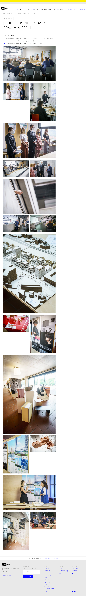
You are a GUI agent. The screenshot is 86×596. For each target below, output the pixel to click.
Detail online (56, 3)
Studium (36, 9)
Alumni (26, 581)
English (82, 3)
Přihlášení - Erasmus (43, 3)
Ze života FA (14, 13)
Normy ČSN (50, 3)
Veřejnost (34, 581)
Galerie (60, 9)
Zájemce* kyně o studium (31, 583)
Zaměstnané (36, 579)
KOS (46, 572)
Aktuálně (52, 9)
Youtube (75, 572)
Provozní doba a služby (65, 3)
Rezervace (48, 586)
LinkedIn (75, 573)
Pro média (61, 568)
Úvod (4, 13)
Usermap (47, 579)
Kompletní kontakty (8, 575)
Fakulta (20, 9)
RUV (46, 584)
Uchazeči (29, 9)
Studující (27, 579)
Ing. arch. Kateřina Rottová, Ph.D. (50, 558)
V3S (46, 591)
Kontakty (78, 3)
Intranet (31, 3)
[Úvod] (7, 564)
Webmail (36, 3)
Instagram (76, 570)
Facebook (75, 568)
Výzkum (44, 9)
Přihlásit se (28, 576)
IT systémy (74, 3)
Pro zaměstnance (64, 570)
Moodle (47, 573)
